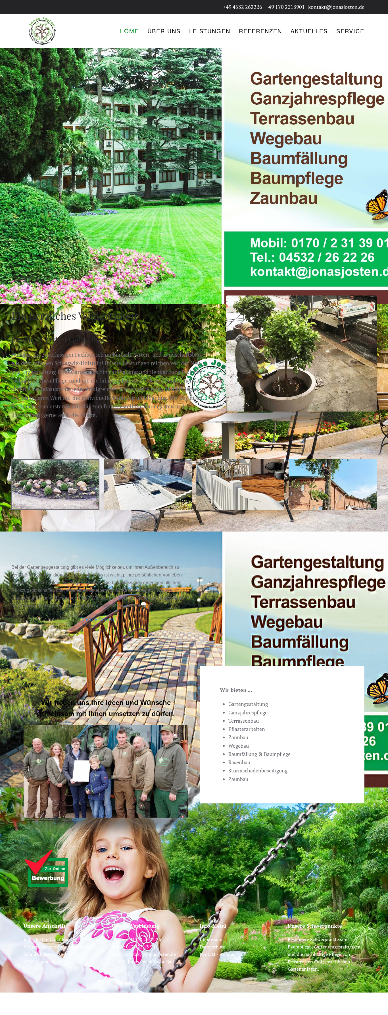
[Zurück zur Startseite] (42, 31)
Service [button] (350, 31)
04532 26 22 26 (145, 939)
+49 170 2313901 (285, 6)
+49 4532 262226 (242, 6)
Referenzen (260, 31)
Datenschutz (212, 947)
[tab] (55, 484)
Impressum (211, 939)
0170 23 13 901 (142, 947)
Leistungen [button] (209, 31)
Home (129, 31)
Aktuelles (309, 31)
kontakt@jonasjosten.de (336, 6)
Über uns (164, 31)
